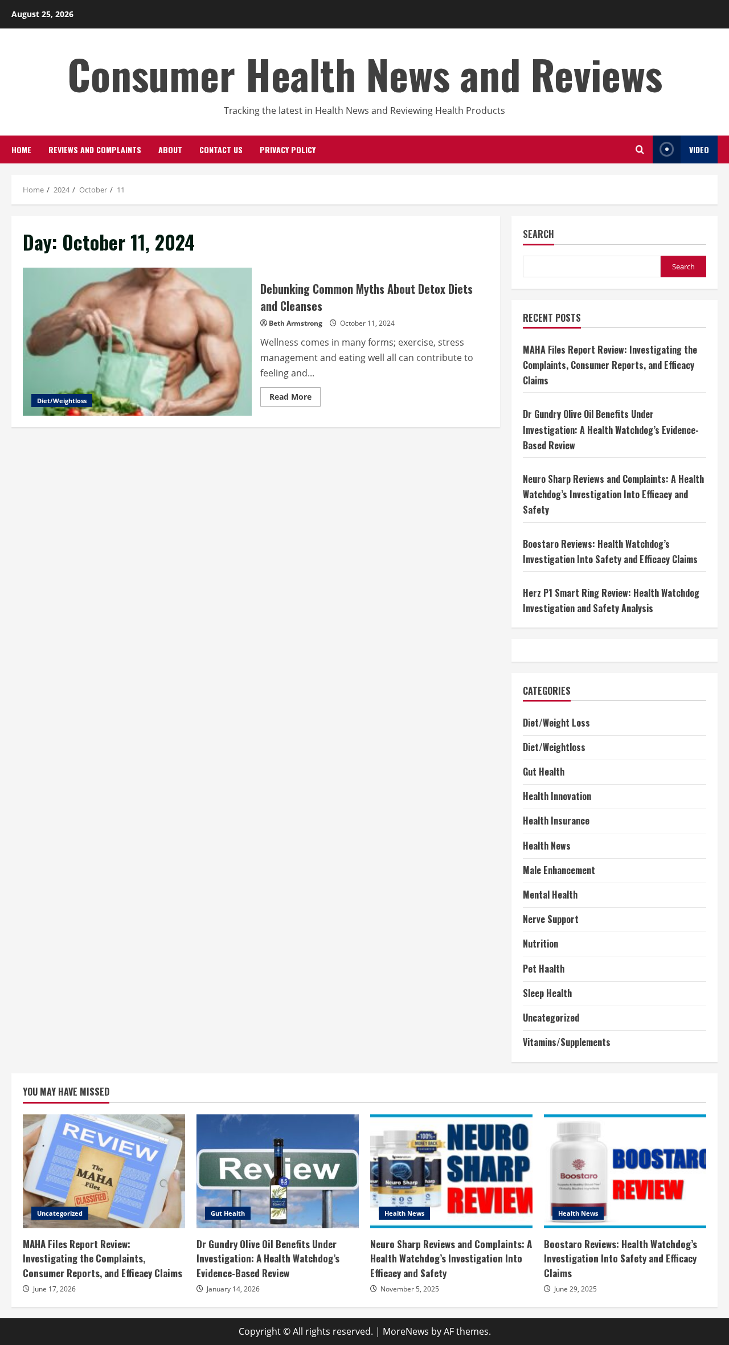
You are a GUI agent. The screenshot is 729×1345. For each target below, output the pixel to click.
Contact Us (221, 149)
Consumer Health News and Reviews (364, 73)
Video (699, 149)
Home (21, 149)
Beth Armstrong (295, 323)
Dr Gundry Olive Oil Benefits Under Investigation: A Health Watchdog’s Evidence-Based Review (611, 429)
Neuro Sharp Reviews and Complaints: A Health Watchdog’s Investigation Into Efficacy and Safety (613, 494)
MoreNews (406, 1331)
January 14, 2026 (233, 1289)
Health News (547, 845)
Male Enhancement (559, 870)
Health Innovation (557, 796)
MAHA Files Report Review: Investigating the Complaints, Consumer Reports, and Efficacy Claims (610, 365)
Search (538, 234)
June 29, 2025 (575, 1289)
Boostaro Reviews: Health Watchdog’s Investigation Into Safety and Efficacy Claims (625, 1171)
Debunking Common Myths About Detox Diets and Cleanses (137, 342)
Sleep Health (547, 993)
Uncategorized (551, 1017)
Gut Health (543, 771)
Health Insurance (556, 820)
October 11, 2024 (367, 323)
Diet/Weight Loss (556, 722)
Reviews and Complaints (94, 149)
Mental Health (550, 894)
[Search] (640, 149)
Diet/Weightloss (62, 400)
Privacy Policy (288, 149)
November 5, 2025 (409, 1289)
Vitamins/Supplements (567, 1042)
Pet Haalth (543, 968)
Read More (295, 399)
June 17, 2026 (54, 1289)
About (170, 149)
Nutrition (540, 943)
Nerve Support (551, 919)
